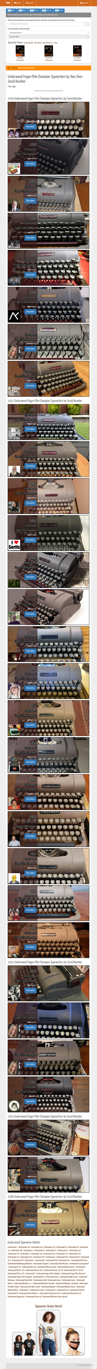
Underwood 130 (24, 1247)
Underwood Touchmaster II (71, 1293)
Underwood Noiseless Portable (44, 1283)
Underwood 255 (75, 1250)
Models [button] (22, 10)
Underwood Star (63, 1290)
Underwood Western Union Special (54, 1297)
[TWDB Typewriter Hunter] (24, 1343)
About (17, 3)
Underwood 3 (25, 1254)
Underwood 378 (38, 1257)
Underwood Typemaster (16, 1297)
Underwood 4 (50, 1257)
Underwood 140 (37, 1247)
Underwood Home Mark (24, 1280)
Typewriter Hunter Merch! (48, 1306)
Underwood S (24, 1290)
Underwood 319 (75, 1254)
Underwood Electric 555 (16, 1270)
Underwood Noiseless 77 (23, 1283)
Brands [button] (11, 10)
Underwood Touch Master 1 (29, 1293)
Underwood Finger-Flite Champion (20, 1277)
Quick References (48, 43)
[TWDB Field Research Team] (73, 1341)
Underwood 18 (73, 1247)
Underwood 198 (16, 1250)
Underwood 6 (40, 1260)
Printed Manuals (28, 43)
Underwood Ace (64, 1260)
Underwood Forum (52, 1277)
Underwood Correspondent (79, 1264)
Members (84, 3)
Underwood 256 (13, 1254)
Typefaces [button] (47, 10)
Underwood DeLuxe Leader (46, 1267)
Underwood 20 (39, 1250)
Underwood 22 (63, 1250)
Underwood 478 (17, 1260)
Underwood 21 (51, 1250)
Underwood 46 (74, 1257)
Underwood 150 (49, 1247)
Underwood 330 (26, 1257)
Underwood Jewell (39, 1280)
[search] (48, 33)
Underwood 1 (12, 1247)
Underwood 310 (37, 1254)
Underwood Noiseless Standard (67, 1283)
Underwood (14, 68)
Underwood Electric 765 (16, 1274)
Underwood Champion (41, 1264)
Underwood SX (13, 1293)
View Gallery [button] (30, 127)
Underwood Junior (54, 1280)
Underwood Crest (15, 1267)
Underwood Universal (33, 1297)
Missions (29, 3)
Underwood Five (39, 1277)
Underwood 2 (28, 1250)
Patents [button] (59, 10)
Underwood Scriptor (37, 1290)
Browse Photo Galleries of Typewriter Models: (19, 29)
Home (9, 68)
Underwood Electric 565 (34, 1270)
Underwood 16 (61, 1247)
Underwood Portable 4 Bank (30, 1287)
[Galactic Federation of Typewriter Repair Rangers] (48, 1333)
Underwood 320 (13, 1257)
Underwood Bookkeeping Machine (20, 1264)
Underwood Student (77, 1290)
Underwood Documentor (66, 1267)
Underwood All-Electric (79, 1260)
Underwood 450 (62, 1257)
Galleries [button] (34, 10)
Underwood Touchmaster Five (50, 1293)
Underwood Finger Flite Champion (48, 1274)
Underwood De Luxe (29, 1267)
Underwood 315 (62, 1254)
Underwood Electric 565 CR (53, 1270)
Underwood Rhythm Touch (66, 1287)
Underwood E (80, 1267)
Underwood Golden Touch (69, 1277)
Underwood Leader (68, 1280)
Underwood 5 (29, 1260)
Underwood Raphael (48, 1287)
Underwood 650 (52, 1260)
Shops (56, 43)
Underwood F (30, 1274)
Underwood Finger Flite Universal (73, 1274)
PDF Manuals (38, 43)
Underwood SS (51, 1290)
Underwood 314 (49, 1254)
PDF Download (20, 60)
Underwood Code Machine (59, 1264)
